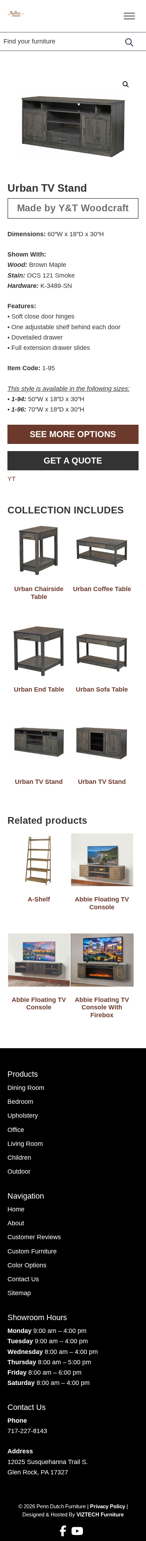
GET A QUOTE (73, 460)
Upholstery (22, 1115)
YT (11, 478)
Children (19, 1157)
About (15, 1223)
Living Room (25, 1143)
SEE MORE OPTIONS (73, 434)
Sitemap (19, 1293)
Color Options (26, 1265)
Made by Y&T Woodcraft (73, 208)
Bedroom (20, 1101)
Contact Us (23, 1279)
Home (15, 1209)
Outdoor (18, 1171)
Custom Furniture (32, 1251)
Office (15, 1129)
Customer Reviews (34, 1237)
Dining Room (25, 1087)
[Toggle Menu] (129, 15)
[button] (125, 84)
